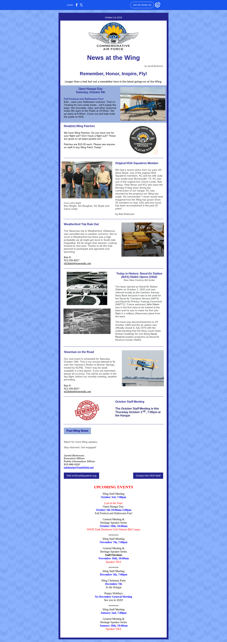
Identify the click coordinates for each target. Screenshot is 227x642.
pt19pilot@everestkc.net (77, 263)
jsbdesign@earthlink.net (79, 467)
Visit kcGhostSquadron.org (81, 475)
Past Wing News (77, 430)
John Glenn (152, 304)
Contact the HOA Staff (148, 475)
